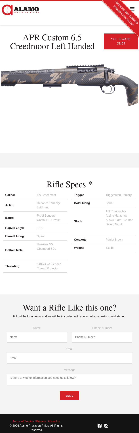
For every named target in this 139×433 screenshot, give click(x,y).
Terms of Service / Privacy (29, 421)
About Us (54, 421)
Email (69, 348)
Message (69, 369)
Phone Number (102, 327)
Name (37, 327)
